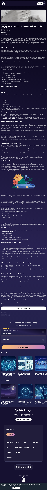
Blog (7, 447)
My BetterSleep (9, 442)
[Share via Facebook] (2, 34)
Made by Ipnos (35, 442)
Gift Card (17, 442)
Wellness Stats (9, 450)
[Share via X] (4, 34)
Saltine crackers (4, 219)
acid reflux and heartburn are (20, 211)
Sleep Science (9, 457)
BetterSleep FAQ (9, 455)
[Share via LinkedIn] (6, 34)
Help (33, 447)
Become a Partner (18, 447)
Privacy (25, 442)
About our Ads (27, 450)
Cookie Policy (26, 447)
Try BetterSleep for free (23, 308)
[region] (23, 486)
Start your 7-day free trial (23, 419)
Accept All (16, 487)
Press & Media (9, 445)
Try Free (40, 3)
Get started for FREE (23, 347)
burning (44, 39)
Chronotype (8, 452)
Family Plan (17, 452)
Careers (34, 445)
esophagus (24, 57)
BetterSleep (7, 299)
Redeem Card (18, 445)
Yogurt (2, 223)
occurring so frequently (8, 231)
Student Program (18, 450)
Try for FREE (10, 434)
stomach (16, 125)
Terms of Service (27, 445)
